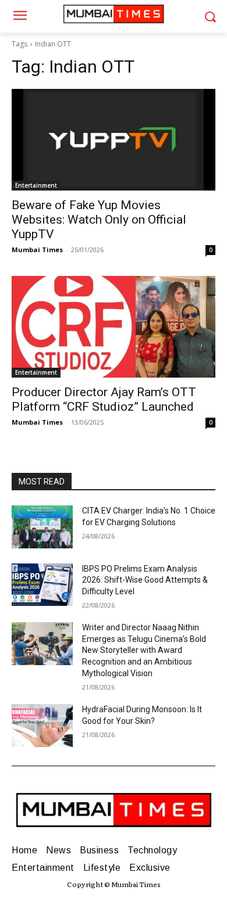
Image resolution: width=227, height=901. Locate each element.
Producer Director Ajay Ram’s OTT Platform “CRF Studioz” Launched (104, 399)
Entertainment (36, 185)
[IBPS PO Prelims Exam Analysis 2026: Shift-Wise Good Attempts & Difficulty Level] (42, 584)
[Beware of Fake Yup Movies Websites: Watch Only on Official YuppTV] (113, 140)
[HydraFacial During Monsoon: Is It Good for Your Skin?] (42, 725)
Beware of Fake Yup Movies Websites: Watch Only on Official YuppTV (99, 219)
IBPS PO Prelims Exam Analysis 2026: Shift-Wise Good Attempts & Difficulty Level (145, 580)
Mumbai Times (37, 249)
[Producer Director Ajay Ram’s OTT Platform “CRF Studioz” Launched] (113, 327)
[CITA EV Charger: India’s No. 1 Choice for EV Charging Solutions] (42, 526)
